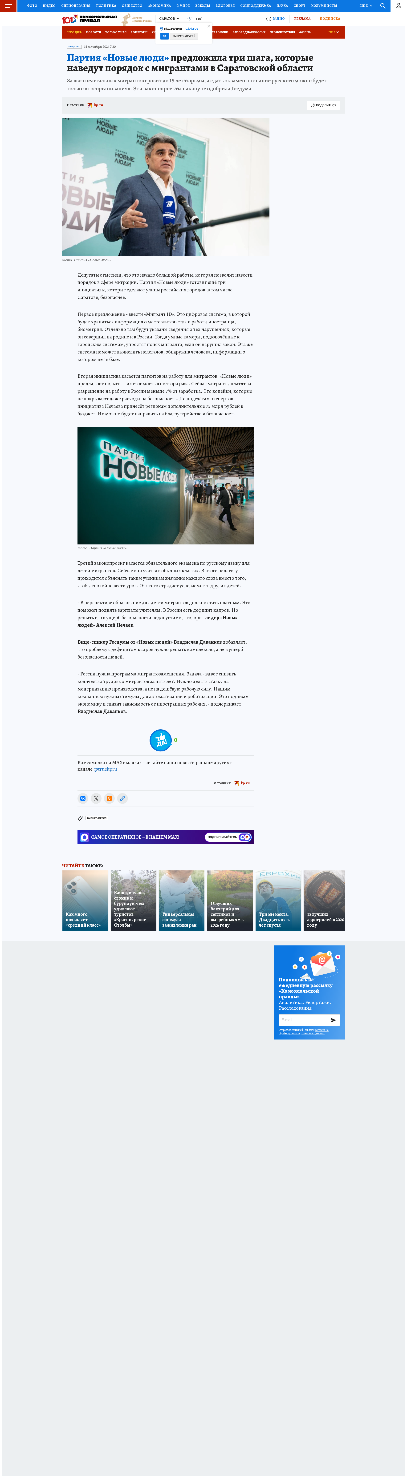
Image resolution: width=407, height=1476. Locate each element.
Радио (279, 18)
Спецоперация (75, 5)
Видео (49, 5)
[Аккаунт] (399, 6)
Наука (282, 5)
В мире (183, 5)
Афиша (305, 32)
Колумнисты (324, 5)
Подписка (330, 18)
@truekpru (105, 769)
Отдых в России (214, 32)
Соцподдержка (255, 5)
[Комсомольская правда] (89, 19)
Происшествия (282, 32)
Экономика (159, 5)
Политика (106, 5)
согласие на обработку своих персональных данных (304, 1031)
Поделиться (326, 105)
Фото (32, 5)
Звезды (202, 5)
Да (164, 36)
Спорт (299, 5)
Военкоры (139, 32)
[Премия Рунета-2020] (134, 19)
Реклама (302, 18)
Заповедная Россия (248, 32)
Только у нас (115, 32)
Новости (93, 32)
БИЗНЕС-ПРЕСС (96, 818)
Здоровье (225, 5)
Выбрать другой (184, 36)
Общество (132, 5)
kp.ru (98, 105)
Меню (8, 6)
